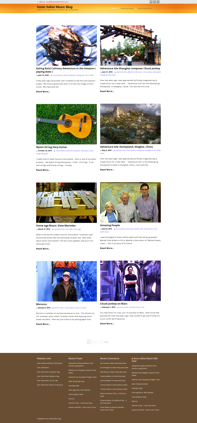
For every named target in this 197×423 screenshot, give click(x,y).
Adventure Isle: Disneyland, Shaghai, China (126, 146)
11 (101, 342)
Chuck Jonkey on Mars (113, 303)
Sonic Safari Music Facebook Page (48, 372)
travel (84, 308)
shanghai (148, 150)
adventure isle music (134, 72)
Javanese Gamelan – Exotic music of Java (82, 407)
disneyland (140, 150)
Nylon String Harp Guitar (51, 147)
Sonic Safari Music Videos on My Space (50, 385)
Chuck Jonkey (104, 407)
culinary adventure (69, 75)
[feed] (158, 2)
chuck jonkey (57, 75)
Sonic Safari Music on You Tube (47, 380)
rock (66, 229)
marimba (57, 229)
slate (71, 229)
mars (138, 307)
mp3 (62, 229)
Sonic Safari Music (145, 8)
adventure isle (121, 72)
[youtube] (154, 2)
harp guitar (85, 151)
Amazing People (110, 225)
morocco (78, 308)
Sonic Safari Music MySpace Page (48, 376)
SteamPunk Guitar (120, 376)
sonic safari (89, 75)
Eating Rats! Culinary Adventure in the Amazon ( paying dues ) (66, 70)
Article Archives (127, 8)
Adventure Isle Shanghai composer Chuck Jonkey (130, 68)
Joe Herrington (105, 367)
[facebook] (151, 2)
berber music (59, 308)
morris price (148, 229)
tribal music (112, 75)
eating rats (80, 75)
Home (114, 8)
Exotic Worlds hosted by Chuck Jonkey (49, 363)
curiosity (132, 307)
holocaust (129, 229)
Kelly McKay (104, 372)
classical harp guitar (73, 151)
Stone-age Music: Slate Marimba (56, 225)
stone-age (77, 229)
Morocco (41, 304)
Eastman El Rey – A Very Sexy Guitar (81, 403)
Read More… (43, 91)
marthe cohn (138, 229)
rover (142, 307)
